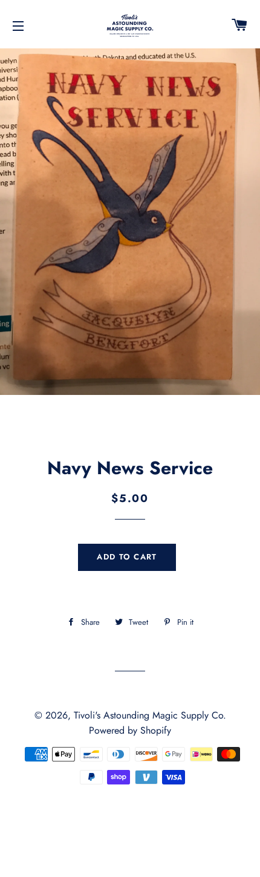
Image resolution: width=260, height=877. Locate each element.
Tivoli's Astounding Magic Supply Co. (150, 715)
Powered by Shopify (130, 730)
